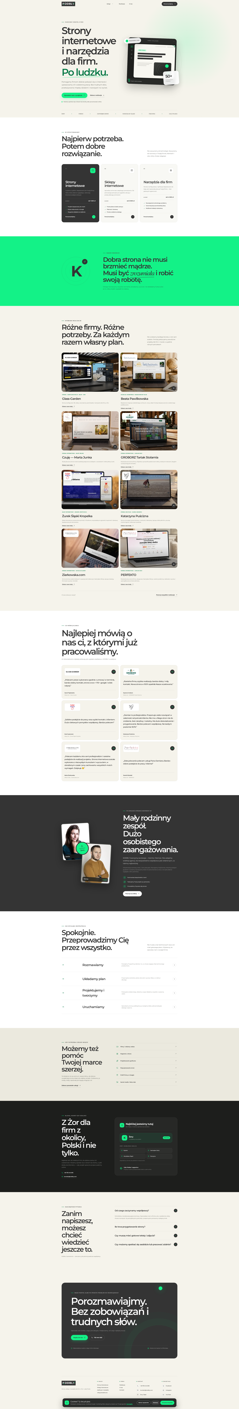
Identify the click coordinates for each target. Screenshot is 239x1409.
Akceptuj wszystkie (167, 1402)
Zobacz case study (68, 407)
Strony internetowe (102, 1385)
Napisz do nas (78, 1337)
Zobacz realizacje (96, 95)
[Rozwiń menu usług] (113, 4)
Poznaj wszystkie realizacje (165, 595)
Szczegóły (129, 1404)
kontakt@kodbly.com (70, 1176)
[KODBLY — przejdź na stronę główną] (68, 4)
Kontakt (122, 1390)
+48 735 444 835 (68, 1172)
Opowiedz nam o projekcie (73, 95)
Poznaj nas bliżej (131, 893)
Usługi (108, 4)
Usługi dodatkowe (102, 1392)
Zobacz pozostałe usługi (70, 1085)
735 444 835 (98, 1337)
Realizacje (122, 4)
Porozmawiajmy (168, 4)
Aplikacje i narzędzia (103, 1390)
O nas (130, 4)
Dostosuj (155, 1402)
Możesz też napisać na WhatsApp (159, 1348)
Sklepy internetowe (102, 1387)
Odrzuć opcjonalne (143, 1402)
